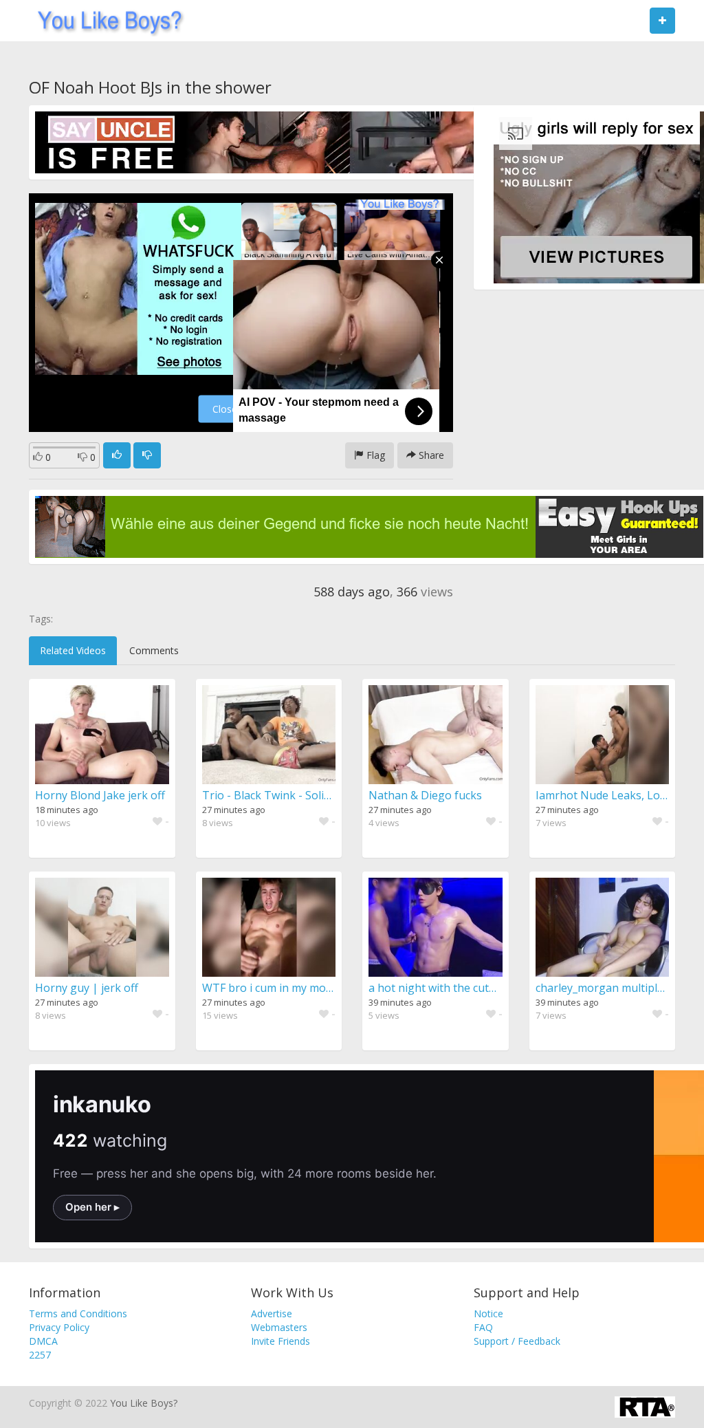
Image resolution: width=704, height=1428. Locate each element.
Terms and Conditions (78, 1313)
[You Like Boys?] (105, 20)
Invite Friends (280, 1341)
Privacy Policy (59, 1327)
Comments (154, 650)
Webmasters (279, 1327)
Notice (488, 1313)
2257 (40, 1354)
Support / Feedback (517, 1341)
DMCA (43, 1341)
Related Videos (73, 650)
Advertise (271, 1313)
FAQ (483, 1327)
